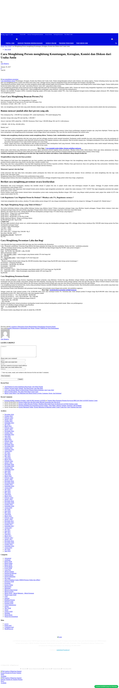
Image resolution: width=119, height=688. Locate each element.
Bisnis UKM (8, 565)
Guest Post (7, 570)
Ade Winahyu (5, 63)
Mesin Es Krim (8, 591)
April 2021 (7, 458)
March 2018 (8, 516)
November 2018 (9, 503)
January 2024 (8, 419)
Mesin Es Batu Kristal (10, 590)
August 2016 (8, 547)
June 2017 (7, 531)
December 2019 (9, 481)
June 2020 (7, 471)
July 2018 (7, 509)
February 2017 (8, 538)
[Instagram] (19, 655)
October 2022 (8, 433)
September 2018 (9, 506)
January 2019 (8, 499)
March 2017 (8, 536)
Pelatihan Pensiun (9, 600)
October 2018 (8, 504)
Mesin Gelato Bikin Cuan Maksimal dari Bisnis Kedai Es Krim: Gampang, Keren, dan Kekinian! (32, 393)
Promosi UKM (8, 603)
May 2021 (7, 456)
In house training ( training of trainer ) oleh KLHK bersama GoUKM (24, 400)
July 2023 (7, 424)
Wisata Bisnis (8, 615)
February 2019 (8, 498)
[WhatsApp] (24, 73)
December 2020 (9, 464)
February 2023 (8, 428)
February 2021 (8, 461)
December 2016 (9, 541)
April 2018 (7, 514)
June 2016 (7, 551)
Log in (6, 624)
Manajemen (7, 586)
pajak (6, 596)
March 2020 (8, 476)
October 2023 (8, 421)
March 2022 (8, 439)
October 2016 (8, 544)
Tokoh (6, 610)
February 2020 (8, 478)
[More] (31, 73)
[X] (10, 73)
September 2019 (9, 486)
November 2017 (9, 523)
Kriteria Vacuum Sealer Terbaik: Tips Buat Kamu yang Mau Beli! (23, 388)
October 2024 (8, 416)
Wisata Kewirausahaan (11, 616)
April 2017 (7, 534)
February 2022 (8, 441)
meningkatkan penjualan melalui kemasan (63, 290)
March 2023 (8, 426)
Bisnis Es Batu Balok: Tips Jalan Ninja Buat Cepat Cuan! (21, 391)
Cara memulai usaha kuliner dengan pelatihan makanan (63, 148)
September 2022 (9, 434)
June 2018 (7, 511)
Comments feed (9, 627)
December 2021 (9, 444)
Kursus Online (8, 585)
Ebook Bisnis (8, 566)
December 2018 (9, 501)
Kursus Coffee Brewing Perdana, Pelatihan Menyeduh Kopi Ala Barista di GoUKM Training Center (48, 404)
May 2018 (7, 513)
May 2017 (7, 533)
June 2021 (7, 454)
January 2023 (8, 429)
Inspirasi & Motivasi (10, 573)
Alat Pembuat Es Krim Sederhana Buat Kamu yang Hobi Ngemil (23, 386)
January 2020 (8, 479)
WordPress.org (8, 629)
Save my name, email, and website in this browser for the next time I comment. (26, 372)
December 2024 (9, 414)
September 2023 (9, 423)
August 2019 (8, 488)
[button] (116, 43)
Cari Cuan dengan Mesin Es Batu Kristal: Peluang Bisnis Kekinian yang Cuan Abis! (29, 390)
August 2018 (8, 508)
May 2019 (7, 493)
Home (2, 46)
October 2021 (8, 448)
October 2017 (8, 524)
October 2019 (8, 484)
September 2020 (9, 469)
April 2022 (7, 438)
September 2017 (9, 526)
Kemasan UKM (9, 581)
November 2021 (9, 446)
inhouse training (9, 571)
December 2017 (9, 521)
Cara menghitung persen (8, 81)
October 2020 (8, 468)
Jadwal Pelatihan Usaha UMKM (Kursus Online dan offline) (22, 580)
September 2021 (9, 449)
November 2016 (9, 542)
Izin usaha (7, 578)
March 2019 (8, 496)
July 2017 (7, 529)
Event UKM (8, 568)
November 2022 (9, 431)
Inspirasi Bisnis (8, 575)
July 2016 (7, 549)
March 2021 (8, 459)
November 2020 (9, 466)
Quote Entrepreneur (10, 605)
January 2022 (8, 443)
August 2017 (8, 528)
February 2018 (8, 518)
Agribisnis (7, 560)
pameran (6, 598)
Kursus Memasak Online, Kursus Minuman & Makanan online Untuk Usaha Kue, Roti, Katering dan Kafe (50, 407)
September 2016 (9, 546)
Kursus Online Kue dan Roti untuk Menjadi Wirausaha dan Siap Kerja (39, 402)
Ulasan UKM (8, 611)
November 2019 (9, 483)
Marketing (7, 588)
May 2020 (7, 473)
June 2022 (7, 436)
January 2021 (8, 463)
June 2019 (7, 491)
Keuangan (7, 583)
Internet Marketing (9, 576)
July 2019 (7, 489)
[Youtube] (33, 655)
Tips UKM (8, 46)
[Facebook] (4, 73)
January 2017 (8, 539)
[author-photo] (5, 337)
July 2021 (7, 453)
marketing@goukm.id (63, 650)
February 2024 (8, 418)
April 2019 (7, 494)
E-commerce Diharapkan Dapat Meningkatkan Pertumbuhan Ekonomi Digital (33, 326)
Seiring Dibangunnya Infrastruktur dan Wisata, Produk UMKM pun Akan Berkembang (33, 328)
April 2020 (7, 474)
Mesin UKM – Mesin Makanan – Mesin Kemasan (19, 593)
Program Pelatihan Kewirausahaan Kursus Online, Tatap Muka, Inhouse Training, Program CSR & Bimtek (50, 405)
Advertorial (7, 558)
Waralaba (7, 613)
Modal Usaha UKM (10, 595)
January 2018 (8, 519)
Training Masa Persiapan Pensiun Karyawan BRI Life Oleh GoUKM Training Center (72, 400)
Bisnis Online (8, 563)
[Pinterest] (17, 73)
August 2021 (8, 451)
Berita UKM (8, 561)
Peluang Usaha (8, 601)
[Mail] (24, 655)
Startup (6, 606)
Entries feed (7, 625)
